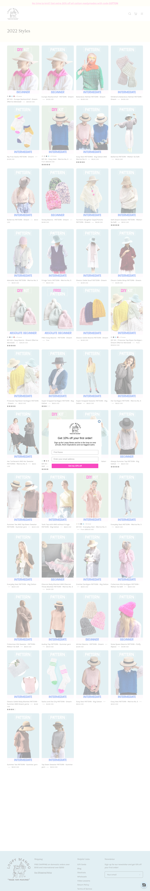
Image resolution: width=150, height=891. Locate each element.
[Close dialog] (99, 421)
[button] (144, 885)
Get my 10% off (75, 466)
